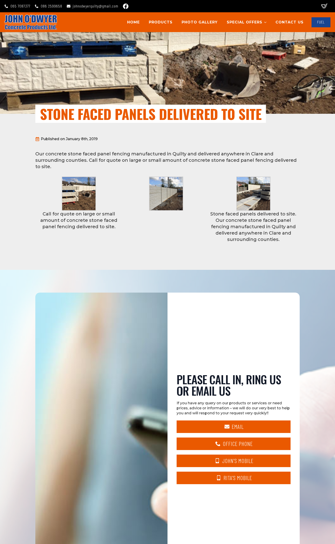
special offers (244, 22)
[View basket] (324, 6)
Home (133, 22)
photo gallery (200, 22)
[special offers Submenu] (266, 22)
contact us (290, 22)
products (161, 22)
